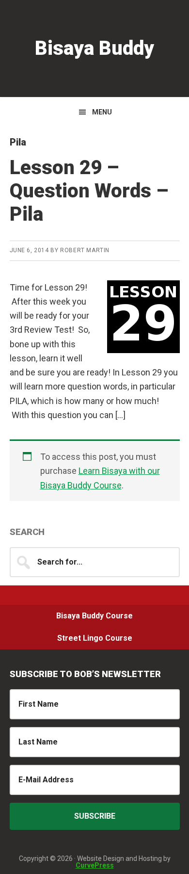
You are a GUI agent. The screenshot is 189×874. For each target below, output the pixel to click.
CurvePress (95, 865)
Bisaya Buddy (94, 48)
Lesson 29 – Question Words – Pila (89, 191)
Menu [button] (102, 112)
